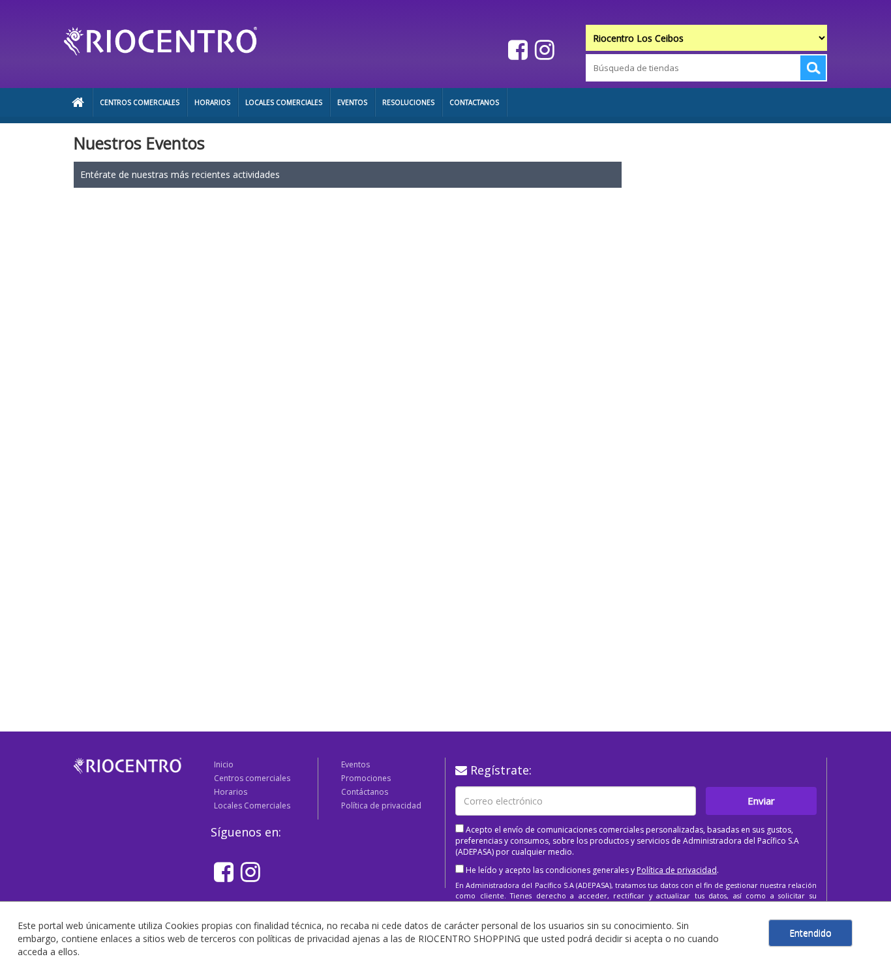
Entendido (810, 932)
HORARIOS (212, 102)
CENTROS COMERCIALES (139, 102)
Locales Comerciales (252, 805)
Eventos (355, 764)
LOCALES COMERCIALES (283, 102)
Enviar (761, 800)
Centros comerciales (252, 778)
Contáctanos (364, 791)
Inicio (224, 764)
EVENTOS (352, 102)
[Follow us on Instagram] (543, 49)
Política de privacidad (381, 805)
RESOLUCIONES (408, 102)
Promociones (366, 778)
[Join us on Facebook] (516, 49)
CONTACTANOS (474, 102)
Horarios (230, 791)
